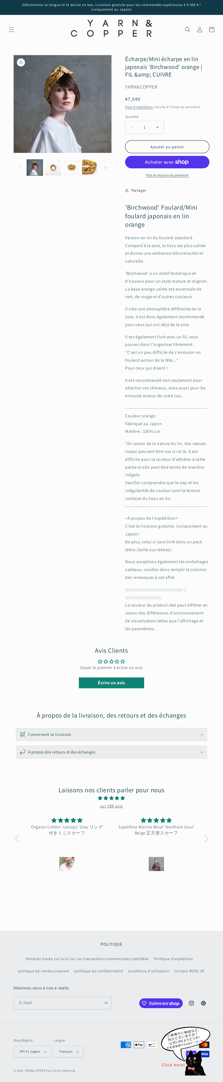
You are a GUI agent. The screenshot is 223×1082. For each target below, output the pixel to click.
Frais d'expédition (139, 107)
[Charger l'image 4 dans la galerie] (90, 167)
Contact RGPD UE (189, 971)
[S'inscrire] (105, 1002)
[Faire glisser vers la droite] (106, 168)
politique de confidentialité (99, 971)
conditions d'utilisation (148, 971)
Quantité (132, 116)
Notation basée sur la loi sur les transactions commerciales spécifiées (87, 958)
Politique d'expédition (173, 958)
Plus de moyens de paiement (167, 175)
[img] (111, 798)
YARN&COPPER (35, 1070)
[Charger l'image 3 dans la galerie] (71, 167)
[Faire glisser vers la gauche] (20, 168)
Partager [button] (138, 190)
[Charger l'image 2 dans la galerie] (53, 167)
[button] (11, 30)
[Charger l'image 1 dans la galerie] (35, 167)
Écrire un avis (111, 683)
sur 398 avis (111, 806)
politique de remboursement (44, 971)
